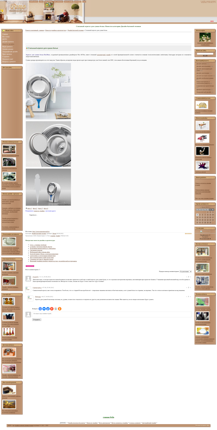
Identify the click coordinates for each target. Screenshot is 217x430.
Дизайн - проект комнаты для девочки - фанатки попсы (11, 376)
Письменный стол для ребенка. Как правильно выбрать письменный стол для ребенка (12, 360)
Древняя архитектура (203, 89)
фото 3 (40, 208)
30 (210, 222)
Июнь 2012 (205, 207)
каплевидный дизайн (104, 55)
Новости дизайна (92, 423)
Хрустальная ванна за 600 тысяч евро (42, 257)
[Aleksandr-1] (28, 289)
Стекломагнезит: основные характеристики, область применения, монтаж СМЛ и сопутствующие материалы (11, 250)
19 (200, 220)
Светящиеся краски (36, 250)
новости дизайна (68, 1)
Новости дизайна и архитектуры (55, 30)
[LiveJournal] (49, 215)
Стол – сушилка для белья (38, 245)
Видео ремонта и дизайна (120, 423)
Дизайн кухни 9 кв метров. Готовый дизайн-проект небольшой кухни (203, 259)
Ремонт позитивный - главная (34, 30)
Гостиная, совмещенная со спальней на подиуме (10, 227)
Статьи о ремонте (135, 423)
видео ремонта (48, 1)
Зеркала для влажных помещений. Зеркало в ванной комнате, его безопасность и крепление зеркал (204, 339)
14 (205, 217)
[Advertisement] (12, 104)
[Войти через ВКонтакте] (44, 308)
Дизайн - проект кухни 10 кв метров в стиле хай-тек (204, 287)
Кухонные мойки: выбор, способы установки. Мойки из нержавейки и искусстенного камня (11, 185)
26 (200, 222)
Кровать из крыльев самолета (204, 144)
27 (202, 222)
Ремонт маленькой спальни (10, 155)
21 (205, 220)
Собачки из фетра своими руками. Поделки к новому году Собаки (10, 324)
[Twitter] (42, 215)
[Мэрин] (30, 298)
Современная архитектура (205, 86)
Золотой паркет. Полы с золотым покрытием (44, 254)
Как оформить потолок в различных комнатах (10, 411)
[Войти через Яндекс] (51, 308)
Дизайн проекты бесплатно (76, 423)
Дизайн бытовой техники (75, 30)
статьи (41, 1)
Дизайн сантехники (203, 73)
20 (202, 220)
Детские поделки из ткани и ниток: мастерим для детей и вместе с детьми (11, 308)
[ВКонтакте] (40, 215)
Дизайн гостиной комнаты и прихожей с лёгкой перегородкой (11, 201)
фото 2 (35, 208)
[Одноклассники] (44, 215)
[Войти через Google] (56, 309)
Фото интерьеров (104, 423)
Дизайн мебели (201, 64)
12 (200, 217)
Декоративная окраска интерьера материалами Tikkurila (202, 191)
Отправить (36, 320)
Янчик (54, 233)
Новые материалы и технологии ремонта (203, 82)
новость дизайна (39, 211)
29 (208, 222)
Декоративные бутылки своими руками (9, 338)
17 (213, 217)
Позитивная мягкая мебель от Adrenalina (43, 248)
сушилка (52, 235)
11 (197, 217)
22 (208, 220)
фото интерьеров (58, 1)
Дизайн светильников (203, 66)
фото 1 (29, 208)
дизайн (58, 235)
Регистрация (78, 1)
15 (208, 217)
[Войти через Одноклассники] (59, 308)
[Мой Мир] (47, 215)
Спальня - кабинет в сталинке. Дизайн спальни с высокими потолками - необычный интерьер (11, 210)
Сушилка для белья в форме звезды (41, 246)
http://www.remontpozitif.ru (41, 231)
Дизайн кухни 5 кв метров (203, 274)
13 (202, 217)
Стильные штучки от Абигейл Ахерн (41, 259)
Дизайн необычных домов (205, 78)
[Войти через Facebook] (48, 308)
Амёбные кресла (200, 172)
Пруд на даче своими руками (204, 198)
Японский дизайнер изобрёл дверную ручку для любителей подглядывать (53, 261)
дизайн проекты (33, 1)
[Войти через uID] (40, 308)
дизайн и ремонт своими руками (24, 425)
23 (210, 220)
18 (197, 220)
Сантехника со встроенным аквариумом (42, 256)
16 (210, 217)
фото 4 (46, 208)
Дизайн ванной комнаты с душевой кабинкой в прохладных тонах (10, 220)
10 (213, 215)
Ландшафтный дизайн (204, 92)
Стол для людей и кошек (203, 132)
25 (197, 222)
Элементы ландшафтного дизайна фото (205, 44)
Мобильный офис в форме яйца (40, 252)
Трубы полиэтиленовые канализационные (202, 323)
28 (205, 222)
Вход (84, 1)
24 (213, 220)
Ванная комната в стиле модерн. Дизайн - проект (203, 308)
